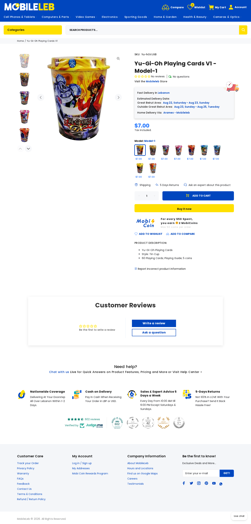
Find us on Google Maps (142, 473)
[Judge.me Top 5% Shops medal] (179, 423)
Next (118, 97)
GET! (226, 473)
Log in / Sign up (82, 463)
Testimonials (135, 484)
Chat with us (59, 372)
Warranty (23, 473)
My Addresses (81, 468)
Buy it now (184, 209)
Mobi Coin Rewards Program (90, 473)
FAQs (20, 478)
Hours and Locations (140, 468)
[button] (143, 76)
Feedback (23, 484)
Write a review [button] (154, 323)
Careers (132, 478)
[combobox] (157, 30)
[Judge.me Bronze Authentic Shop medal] (163, 423)
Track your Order (28, 463)
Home (20, 40)
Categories (15, 30)
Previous (40, 97)
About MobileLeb (137, 463)
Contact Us (24, 489)
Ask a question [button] (154, 332)
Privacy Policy (25, 468)
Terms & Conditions (29, 494)
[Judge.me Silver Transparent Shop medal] (133, 423)
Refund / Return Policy (31, 499)
